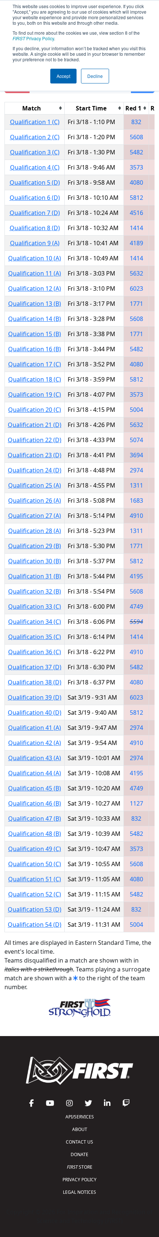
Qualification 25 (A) (34, 485)
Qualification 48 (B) (34, 834)
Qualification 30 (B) (34, 561)
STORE (79, 1167)
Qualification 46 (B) (34, 803)
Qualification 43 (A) (34, 758)
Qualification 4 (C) (35, 167)
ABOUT (79, 1129)
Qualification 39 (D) (34, 697)
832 (136, 122)
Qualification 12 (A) (34, 288)
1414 (136, 228)
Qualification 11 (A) (34, 273)
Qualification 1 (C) (35, 122)
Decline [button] (95, 76)
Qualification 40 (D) (34, 712)
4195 (136, 576)
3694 (136, 455)
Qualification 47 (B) (34, 818)
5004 (136, 410)
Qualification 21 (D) (34, 425)
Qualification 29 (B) (34, 546)
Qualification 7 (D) (35, 213)
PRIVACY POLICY (79, 1179)
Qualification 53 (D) (34, 909)
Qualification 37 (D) (34, 667)
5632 (136, 273)
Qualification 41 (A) (34, 728)
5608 (136, 137)
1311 (136, 485)
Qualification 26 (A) (34, 500)
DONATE (79, 1154)
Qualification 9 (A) (35, 243)
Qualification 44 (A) (34, 773)
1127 (136, 803)
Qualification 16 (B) (34, 349)
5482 (136, 152)
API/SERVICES (79, 1117)
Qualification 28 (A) (34, 531)
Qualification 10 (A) (34, 258)
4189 (136, 243)
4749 (136, 606)
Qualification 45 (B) (34, 788)
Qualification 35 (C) (34, 637)
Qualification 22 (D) (34, 440)
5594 (136, 622)
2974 (136, 470)
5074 (136, 440)
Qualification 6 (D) (35, 198)
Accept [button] (63, 76)
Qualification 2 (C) (35, 137)
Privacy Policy (33, 38)
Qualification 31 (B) (34, 576)
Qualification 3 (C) (35, 152)
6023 (136, 288)
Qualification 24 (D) (34, 470)
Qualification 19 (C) (34, 394)
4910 (136, 516)
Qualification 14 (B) (34, 319)
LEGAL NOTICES (79, 1192)
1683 (136, 500)
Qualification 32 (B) (34, 591)
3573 (136, 167)
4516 (136, 213)
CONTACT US (79, 1142)
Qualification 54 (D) (34, 924)
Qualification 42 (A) (34, 743)
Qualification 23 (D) (34, 455)
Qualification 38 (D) (34, 682)
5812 (136, 198)
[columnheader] (35, 108)
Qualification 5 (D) (35, 182)
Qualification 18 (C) (34, 379)
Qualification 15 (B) (34, 334)
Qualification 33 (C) (34, 606)
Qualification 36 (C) (34, 652)
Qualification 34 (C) (34, 622)
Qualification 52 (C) (34, 894)
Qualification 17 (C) (34, 364)
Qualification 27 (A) (34, 516)
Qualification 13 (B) (34, 304)
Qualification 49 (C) (34, 849)
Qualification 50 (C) (34, 864)
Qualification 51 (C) (34, 879)
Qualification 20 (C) (34, 410)
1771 (136, 304)
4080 (136, 182)
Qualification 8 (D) (35, 228)
